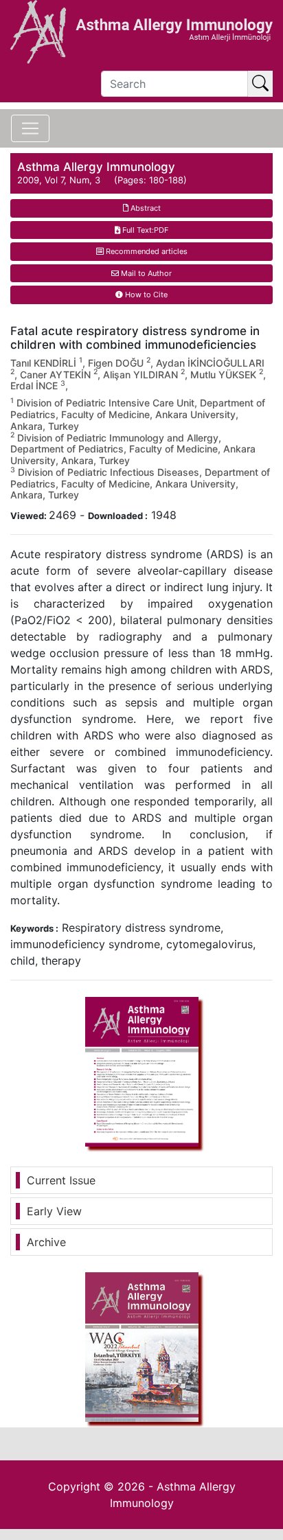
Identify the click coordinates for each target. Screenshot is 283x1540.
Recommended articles (146, 251)
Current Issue (61, 1180)
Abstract (144, 208)
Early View (54, 1211)
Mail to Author (145, 273)
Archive (46, 1242)
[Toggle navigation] (30, 128)
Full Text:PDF (144, 230)
